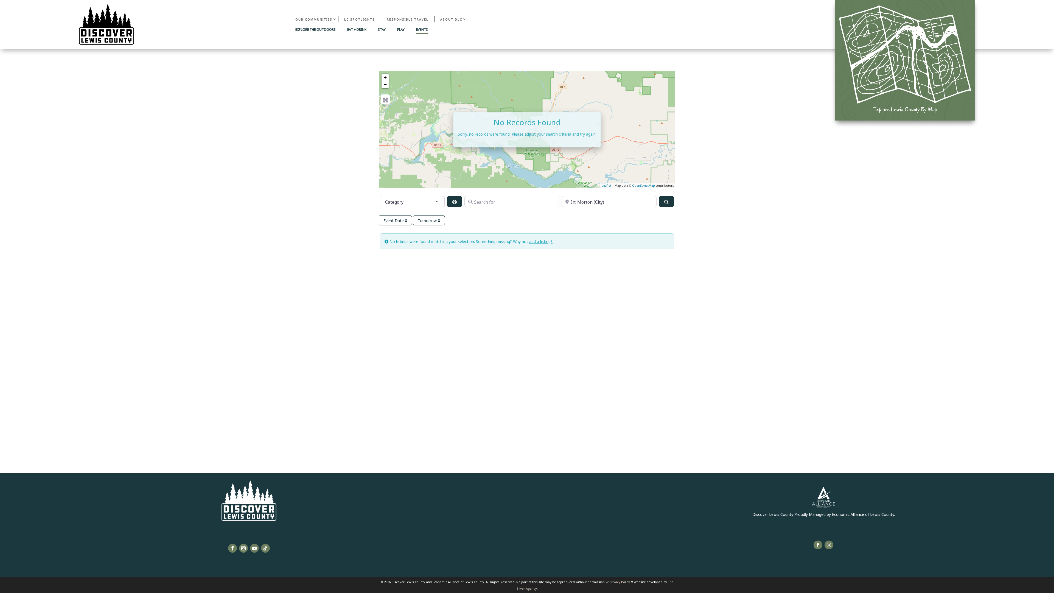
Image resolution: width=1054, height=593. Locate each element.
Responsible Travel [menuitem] (407, 19)
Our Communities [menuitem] (313, 19)
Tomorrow (428, 220)
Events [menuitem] (422, 29)
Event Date (394, 220)
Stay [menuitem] (382, 29)
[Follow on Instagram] (243, 548)
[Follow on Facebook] (232, 548)
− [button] (385, 84)
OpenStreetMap (643, 185)
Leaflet (606, 185)
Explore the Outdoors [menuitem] (315, 29)
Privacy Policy (619, 581)
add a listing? (541, 241)
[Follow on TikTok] (265, 548)
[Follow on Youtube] (254, 548)
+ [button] (385, 77)
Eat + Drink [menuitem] (356, 29)
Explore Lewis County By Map (905, 109)
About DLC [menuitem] (451, 19)
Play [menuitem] (401, 29)
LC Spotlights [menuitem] (359, 19)
